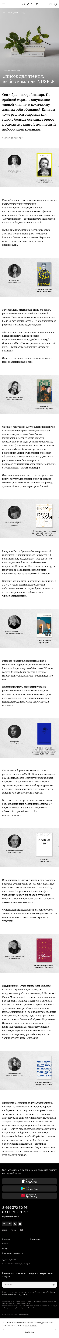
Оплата (5, 1244)
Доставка (6, 1239)
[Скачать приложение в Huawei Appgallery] (29, 1196)
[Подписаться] (53, 1284)
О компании (35, 1239)
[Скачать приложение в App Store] (29, 1181)
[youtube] (20, 1224)
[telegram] (9, 1224)
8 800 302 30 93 (15, 1212)
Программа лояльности (12, 1253)
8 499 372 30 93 (15, 1208)
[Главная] (29, 4)
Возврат (5, 1248)
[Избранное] (50, 4)
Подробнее (31, 1325)
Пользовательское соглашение (15, 1315)
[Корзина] (55, 4)
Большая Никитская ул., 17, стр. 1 (16, 1264)
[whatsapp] (15, 1224)
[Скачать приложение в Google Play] (29, 1188)
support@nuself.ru (11, 1216)
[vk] (4, 1224)
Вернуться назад (16, 12)
